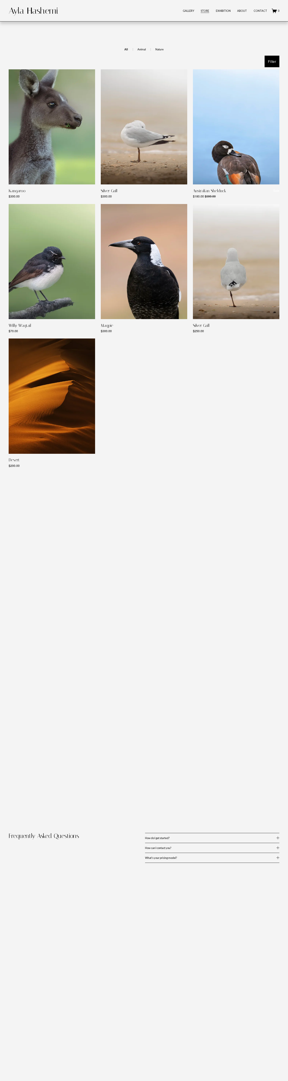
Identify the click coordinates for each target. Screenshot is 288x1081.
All (126, 49)
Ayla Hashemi (34, 10)
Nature (159, 49)
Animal (141, 49)
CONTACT (260, 10)
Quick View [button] (51, 176)
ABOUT (242, 10)
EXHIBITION (223, 10)
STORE (205, 10)
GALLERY (188, 10)
